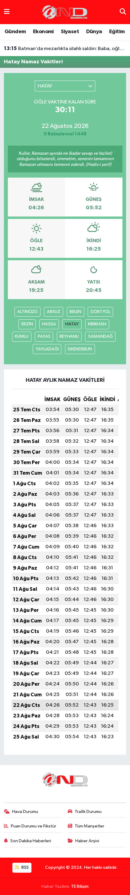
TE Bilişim (80, 886)
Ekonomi (43, 31)
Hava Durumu (25, 811)
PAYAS (44, 336)
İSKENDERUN (80, 349)
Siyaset (70, 31)
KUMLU (21, 336)
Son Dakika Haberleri (30, 841)
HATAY (72, 324)
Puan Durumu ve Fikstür (33, 826)
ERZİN (27, 324)
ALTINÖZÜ (27, 311)
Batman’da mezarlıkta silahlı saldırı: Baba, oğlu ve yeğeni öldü (65, 48)
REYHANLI (69, 336)
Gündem (15, 31)
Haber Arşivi (87, 841)
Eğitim (117, 31)
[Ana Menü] (7, 11)
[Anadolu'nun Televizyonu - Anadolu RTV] (64, 12)
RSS (25, 867)
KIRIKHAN (97, 324)
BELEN (75, 311)
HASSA (49, 324)
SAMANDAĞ (100, 336)
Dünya (94, 31)
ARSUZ (53, 311)
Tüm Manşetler (89, 826)
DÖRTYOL (100, 311)
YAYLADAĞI (47, 349)
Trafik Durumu (88, 811)
